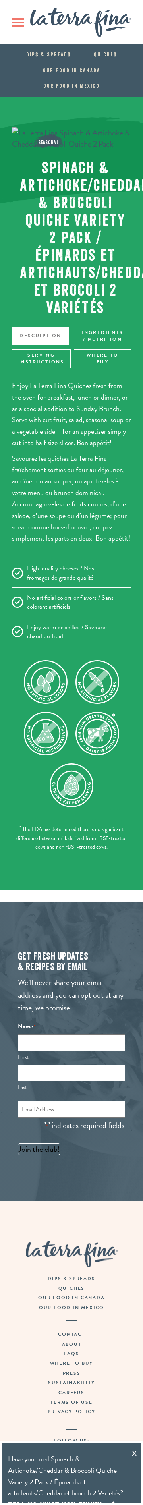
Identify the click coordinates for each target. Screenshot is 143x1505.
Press (72, 1373)
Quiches (105, 54)
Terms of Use (71, 1402)
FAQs (71, 1353)
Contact (71, 1334)
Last (22, 1087)
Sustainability (71, 1382)
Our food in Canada (71, 70)
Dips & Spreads (48, 54)
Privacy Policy (71, 1411)
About (71, 1344)
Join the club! (39, 1149)
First (23, 1057)
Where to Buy (102, 358)
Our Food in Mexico (71, 86)
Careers (71, 1392)
